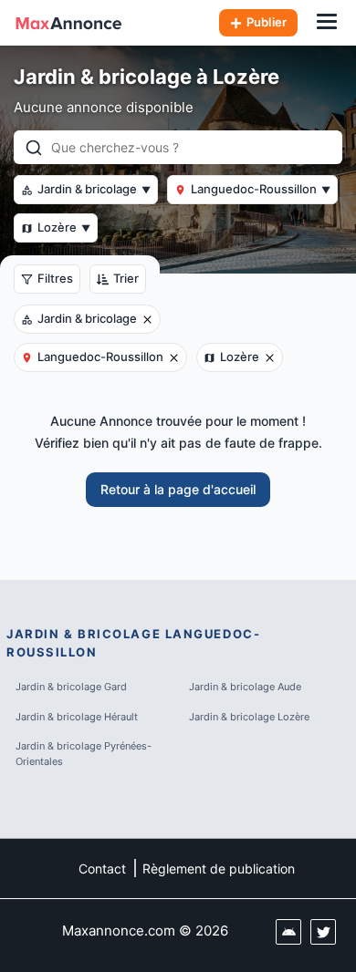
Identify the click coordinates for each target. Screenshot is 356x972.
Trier (126, 278)
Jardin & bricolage (94, 188)
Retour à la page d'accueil (178, 489)
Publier (266, 22)
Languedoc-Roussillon (260, 188)
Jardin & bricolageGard (71, 686)
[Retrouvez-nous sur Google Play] (288, 932)
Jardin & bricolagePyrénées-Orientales (84, 753)
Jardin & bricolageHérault (77, 716)
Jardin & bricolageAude (245, 686)
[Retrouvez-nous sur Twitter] (323, 932)
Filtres (55, 278)
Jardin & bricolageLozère (249, 716)
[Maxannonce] (68, 23)
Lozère (63, 227)
